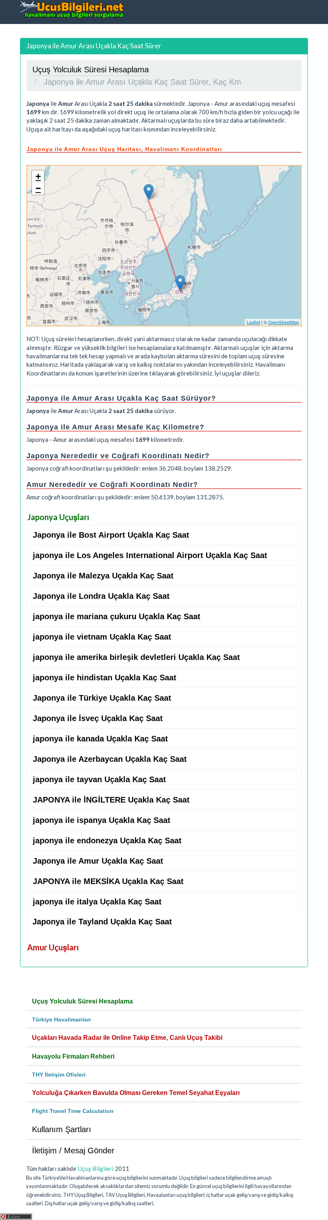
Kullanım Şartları (61, 1129)
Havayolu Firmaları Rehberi (73, 1056)
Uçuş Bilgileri (96, 1168)
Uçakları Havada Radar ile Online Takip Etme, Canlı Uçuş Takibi (127, 1037)
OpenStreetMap (283, 322)
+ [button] (38, 176)
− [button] (38, 188)
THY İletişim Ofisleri (59, 1074)
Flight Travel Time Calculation (73, 1111)
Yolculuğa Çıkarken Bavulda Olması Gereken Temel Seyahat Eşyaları (136, 1092)
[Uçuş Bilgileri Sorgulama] (72, 9)
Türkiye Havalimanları (61, 1019)
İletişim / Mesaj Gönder (73, 1150)
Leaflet (253, 322)
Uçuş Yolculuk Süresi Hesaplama (82, 1001)
